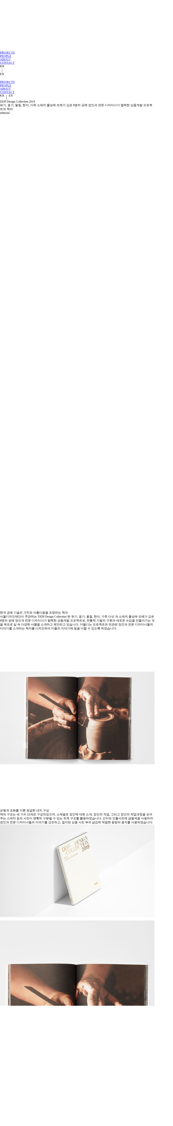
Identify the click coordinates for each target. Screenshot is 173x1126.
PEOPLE (5, 56)
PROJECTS (7, 52)
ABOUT (5, 59)
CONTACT (7, 62)
